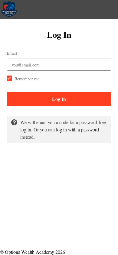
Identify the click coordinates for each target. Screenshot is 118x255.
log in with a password (77, 129)
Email (12, 53)
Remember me (27, 79)
